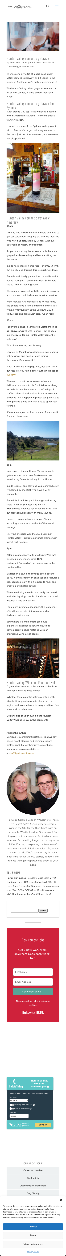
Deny (33, 1235)
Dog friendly (33, 1193)
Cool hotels (33, 1178)
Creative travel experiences (33, 1185)
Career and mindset (33, 1170)
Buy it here (43, 890)
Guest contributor (18, 62)
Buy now (43, 1125)
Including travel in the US (23, 1104)
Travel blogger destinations (20, 66)
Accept (33, 1226)
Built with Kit (33, 1012)
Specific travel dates (22, 1108)
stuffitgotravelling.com (22, 753)
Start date (13, 1112)
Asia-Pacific (49, 62)
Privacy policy (33, 1251)
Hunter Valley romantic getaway (28, 58)
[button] (61, 1199)
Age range (13, 1097)
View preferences (33, 1244)
